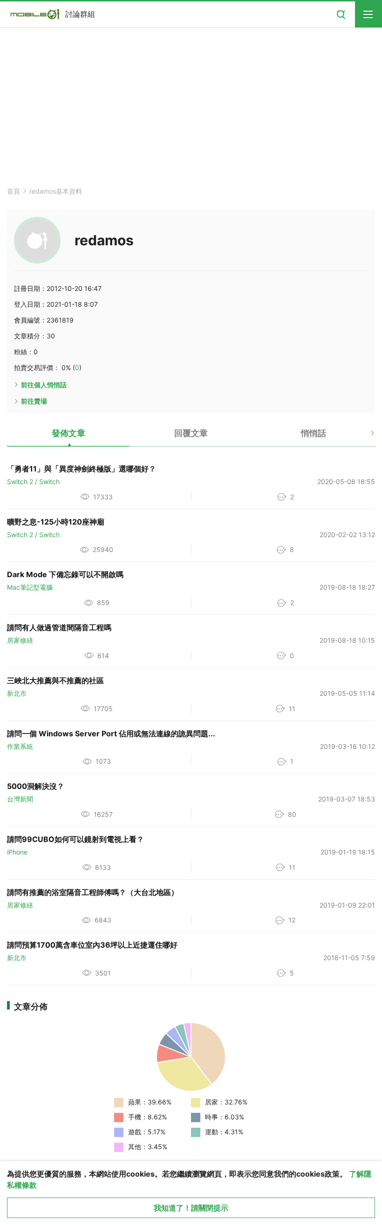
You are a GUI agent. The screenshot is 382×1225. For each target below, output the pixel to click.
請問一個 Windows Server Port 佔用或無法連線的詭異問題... (111, 733)
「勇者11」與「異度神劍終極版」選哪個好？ (81, 468)
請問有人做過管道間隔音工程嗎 (59, 627)
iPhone (17, 852)
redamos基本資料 (55, 191)
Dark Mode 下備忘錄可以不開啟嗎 (65, 574)
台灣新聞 (20, 799)
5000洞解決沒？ (35, 786)
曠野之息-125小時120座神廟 (55, 521)
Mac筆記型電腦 (30, 587)
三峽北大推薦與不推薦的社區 (55, 680)
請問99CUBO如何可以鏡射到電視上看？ (75, 839)
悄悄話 (313, 433)
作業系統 (20, 746)
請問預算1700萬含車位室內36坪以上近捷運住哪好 (92, 944)
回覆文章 (191, 433)
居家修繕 (20, 640)
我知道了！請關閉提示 (191, 1207)
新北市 (17, 693)
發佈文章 (68, 433)
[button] (364, 436)
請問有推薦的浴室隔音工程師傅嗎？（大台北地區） (92, 892)
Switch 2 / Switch (33, 481)
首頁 (13, 191)
